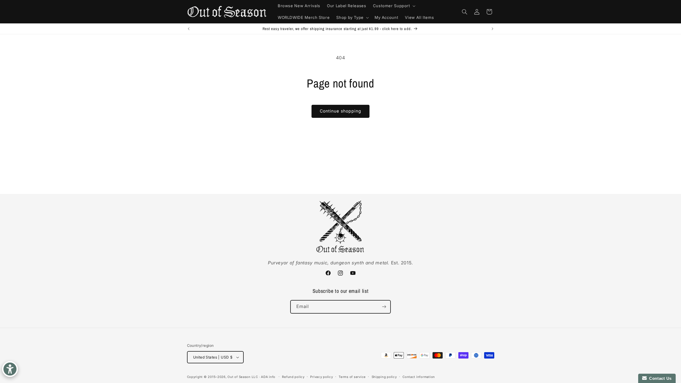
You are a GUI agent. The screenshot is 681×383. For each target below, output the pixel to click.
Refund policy (293, 377)
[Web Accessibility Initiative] (10, 369)
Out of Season (239, 377)
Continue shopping (340, 111)
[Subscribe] (384, 307)
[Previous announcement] (188, 28)
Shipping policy (384, 377)
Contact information (418, 377)
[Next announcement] (492, 28)
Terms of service (352, 377)
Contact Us (659, 378)
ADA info (268, 377)
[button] (393, 6)
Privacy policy (321, 377)
